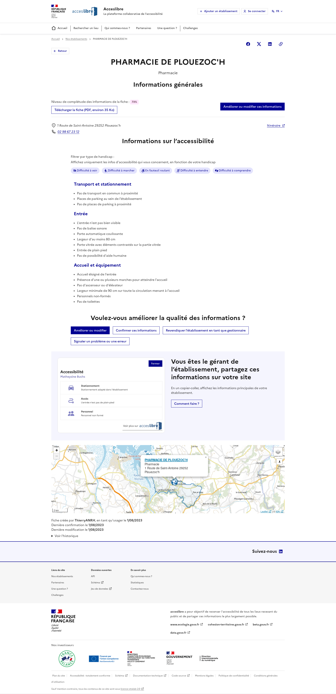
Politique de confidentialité (234, 675)
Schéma (95, 582)
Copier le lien (281, 44)
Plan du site (58, 675)
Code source (179, 675)
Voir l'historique (66, 536)
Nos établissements (76, 39)
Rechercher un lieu (86, 28)
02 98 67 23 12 (68, 131)
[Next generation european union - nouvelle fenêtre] (104, 659)
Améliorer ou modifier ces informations (252, 106)
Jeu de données (99, 589)
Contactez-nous (140, 589)
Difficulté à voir (87, 170)
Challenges (190, 28)
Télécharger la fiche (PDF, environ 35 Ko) (84, 110)
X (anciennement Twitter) (259, 44)
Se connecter (257, 11)
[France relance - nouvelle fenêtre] (66, 659)
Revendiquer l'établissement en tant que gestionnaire (206, 330)
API (93, 576)
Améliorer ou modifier (90, 330)
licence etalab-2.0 (130, 689)
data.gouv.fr (178, 633)
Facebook (248, 44)
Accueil (62, 28)
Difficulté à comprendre (235, 170)
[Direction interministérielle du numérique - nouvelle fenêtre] (193, 658)
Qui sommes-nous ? (117, 28)
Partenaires (143, 28)
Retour (62, 51)
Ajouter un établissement (220, 11)
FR (277, 11)
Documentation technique (148, 675)
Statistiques (137, 582)
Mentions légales (204, 675)
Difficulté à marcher (121, 170)
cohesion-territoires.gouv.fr (226, 625)
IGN (278, 511)
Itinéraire (273, 125)
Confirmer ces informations (136, 330)
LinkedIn (281, 551)
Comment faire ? (186, 403)
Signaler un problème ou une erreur (100, 341)
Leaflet (264, 511)
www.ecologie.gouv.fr (184, 625)
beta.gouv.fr (261, 625)
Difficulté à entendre (194, 170)
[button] (205, 457)
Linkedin (270, 44)
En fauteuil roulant (157, 170)
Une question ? (167, 28)
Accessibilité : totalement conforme (90, 675)
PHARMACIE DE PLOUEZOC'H (166, 460)
